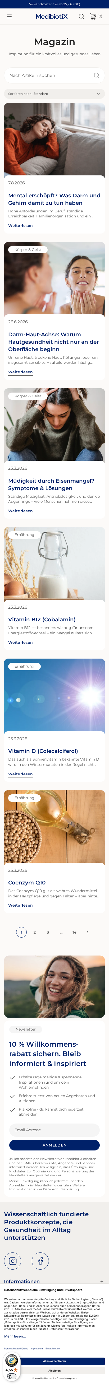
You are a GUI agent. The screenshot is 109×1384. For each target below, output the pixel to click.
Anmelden (55, 1145)
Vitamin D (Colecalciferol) (43, 751)
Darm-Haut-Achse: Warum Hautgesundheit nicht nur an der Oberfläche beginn (53, 341)
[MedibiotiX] (52, 16)
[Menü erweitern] (9, 16)
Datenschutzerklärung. (61, 1189)
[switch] (11, 1376)
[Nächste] (87, 932)
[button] (96, 16)
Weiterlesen (20, 225)
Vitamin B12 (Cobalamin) (42, 619)
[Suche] (81, 16)
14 (74, 932)
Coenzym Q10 (27, 882)
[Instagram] (12, 1261)
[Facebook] (40, 1261)
